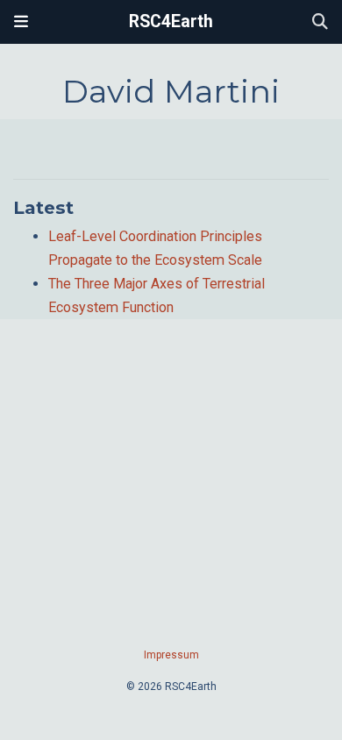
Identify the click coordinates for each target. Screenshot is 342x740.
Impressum (171, 655)
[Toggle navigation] (21, 22)
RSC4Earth (171, 21)
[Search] (320, 22)
